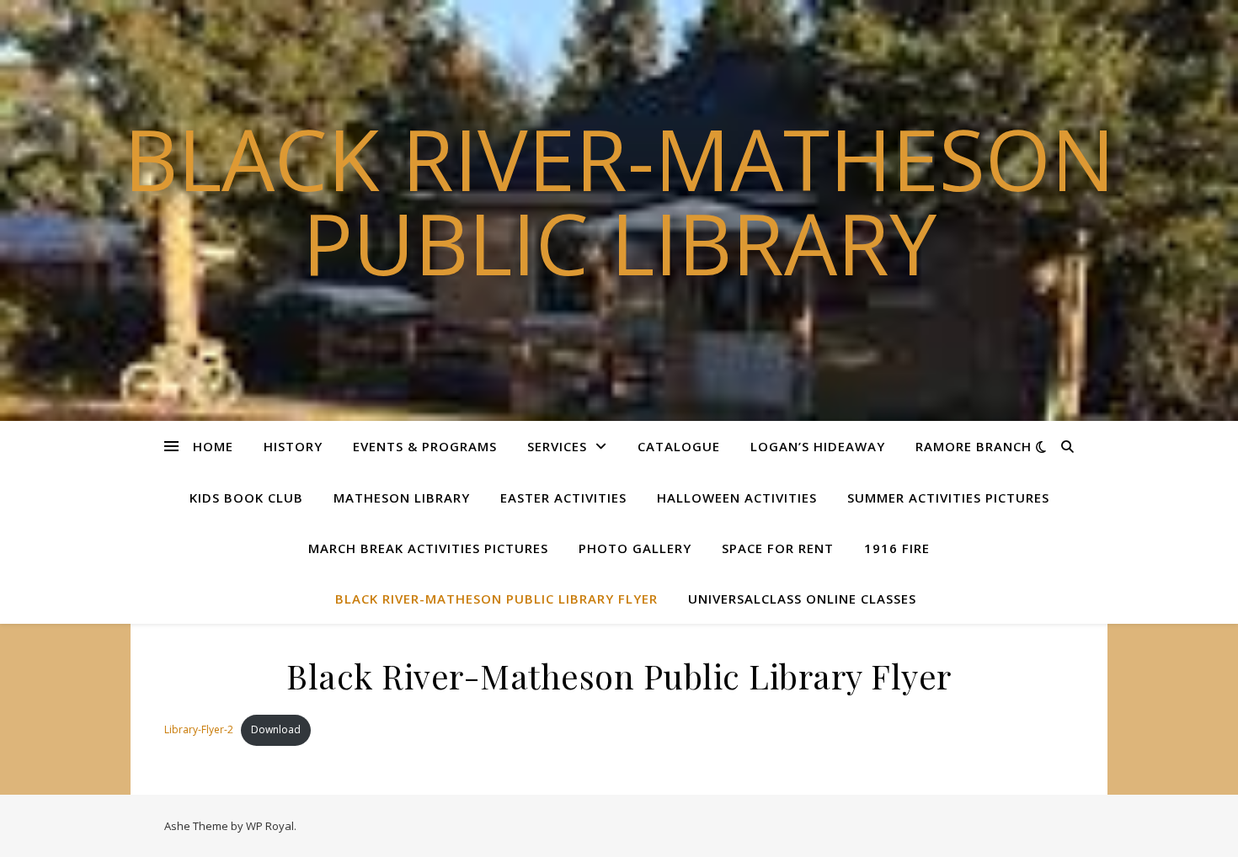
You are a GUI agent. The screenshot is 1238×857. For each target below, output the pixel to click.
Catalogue (679, 446)
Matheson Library (402, 497)
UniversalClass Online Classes (802, 598)
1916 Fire (897, 548)
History (293, 446)
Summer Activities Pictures (948, 497)
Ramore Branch (973, 446)
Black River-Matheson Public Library (619, 200)
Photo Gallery (635, 548)
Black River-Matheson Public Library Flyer (496, 598)
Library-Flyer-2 (198, 729)
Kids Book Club (246, 497)
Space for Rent (778, 548)
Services (557, 446)
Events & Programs (425, 446)
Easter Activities (563, 497)
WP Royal (270, 825)
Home (213, 446)
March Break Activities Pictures (428, 548)
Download (276, 729)
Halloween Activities (737, 497)
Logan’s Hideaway (817, 446)
